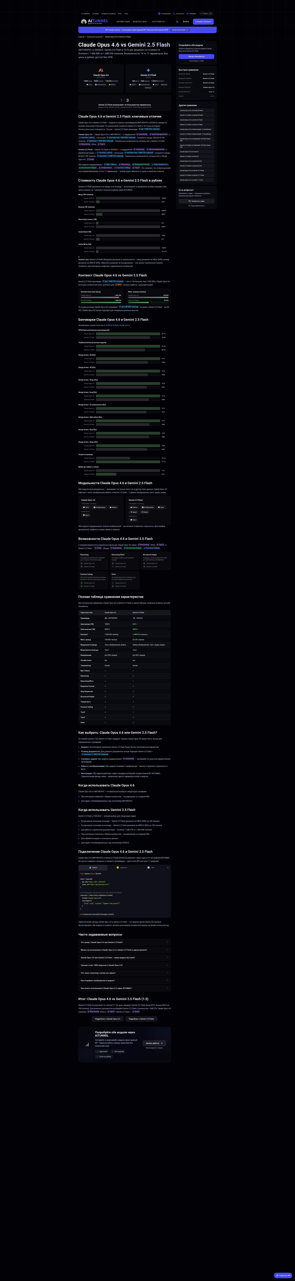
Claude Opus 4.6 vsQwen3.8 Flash (191, 110)
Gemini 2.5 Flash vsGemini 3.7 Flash (192, 175)
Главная (81, 37)
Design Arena (125, 325)
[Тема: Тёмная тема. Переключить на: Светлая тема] (177, 22)
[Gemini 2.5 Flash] (148, 78)
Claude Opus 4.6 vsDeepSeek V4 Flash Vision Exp (195, 139)
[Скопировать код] (168, 867)
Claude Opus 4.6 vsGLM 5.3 (189, 152)
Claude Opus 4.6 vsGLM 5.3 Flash (191, 120)
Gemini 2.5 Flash (148, 75)
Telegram (192, 14)
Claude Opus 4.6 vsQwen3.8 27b (191, 161)
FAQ (126, 14)
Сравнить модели (108, 14)
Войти (186, 21)
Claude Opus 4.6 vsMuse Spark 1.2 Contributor (195, 129)
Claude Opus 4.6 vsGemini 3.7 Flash (192, 170)
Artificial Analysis (112, 325)
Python (94, 867)
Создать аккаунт (203, 21)
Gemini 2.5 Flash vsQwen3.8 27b (191, 166)
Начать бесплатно (179, 30)
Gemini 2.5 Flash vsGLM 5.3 (189, 156)
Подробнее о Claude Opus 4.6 (107, 1019)
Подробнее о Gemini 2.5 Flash (141, 1019)
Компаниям (166, 14)
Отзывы (96, 14)
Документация (123, 22)
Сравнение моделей (95, 37)
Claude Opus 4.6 (101, 75)
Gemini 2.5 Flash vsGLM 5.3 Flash (191, 124)
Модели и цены (140, 22)
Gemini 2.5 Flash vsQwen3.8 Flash (191, 115)
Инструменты (158, 22)
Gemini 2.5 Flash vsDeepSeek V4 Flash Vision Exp (195, 146)
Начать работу (152, 1043)
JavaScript (123, 867)
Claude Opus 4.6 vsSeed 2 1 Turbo (191, 180)
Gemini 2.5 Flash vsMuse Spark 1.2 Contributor (195, 134)
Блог (120, 14)
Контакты (180, 14)
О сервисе (85, 14)
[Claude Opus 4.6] (100, 78)
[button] (149, 129)
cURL (152, 867)
